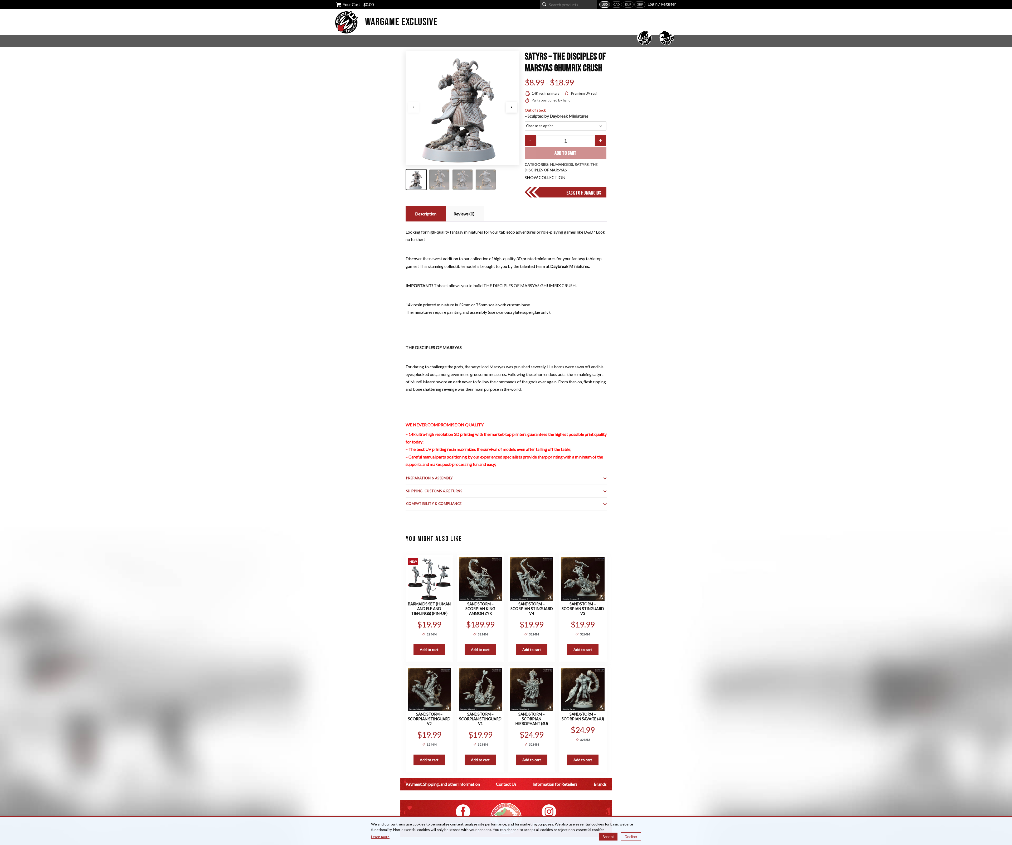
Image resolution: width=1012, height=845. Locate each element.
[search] (544, 4)
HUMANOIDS (561, 164)
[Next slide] (511, 107)
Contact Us (506, 783)
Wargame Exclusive (401, 22)
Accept (608, 836)
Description (425, 213)
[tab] (425, 213)
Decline (631, 836)
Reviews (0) (464, 213)
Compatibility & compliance (434, 503)
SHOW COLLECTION (545, 177)
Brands (600, 783)
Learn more (380, 836)
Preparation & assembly (429, 478)
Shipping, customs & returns (434, 491)
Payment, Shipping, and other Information (443, 783)
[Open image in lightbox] (462, 108)
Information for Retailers (555, 783)
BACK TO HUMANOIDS (583, 193)
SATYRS (582, 164)
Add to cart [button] (429, 649)
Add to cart (565, 153)
